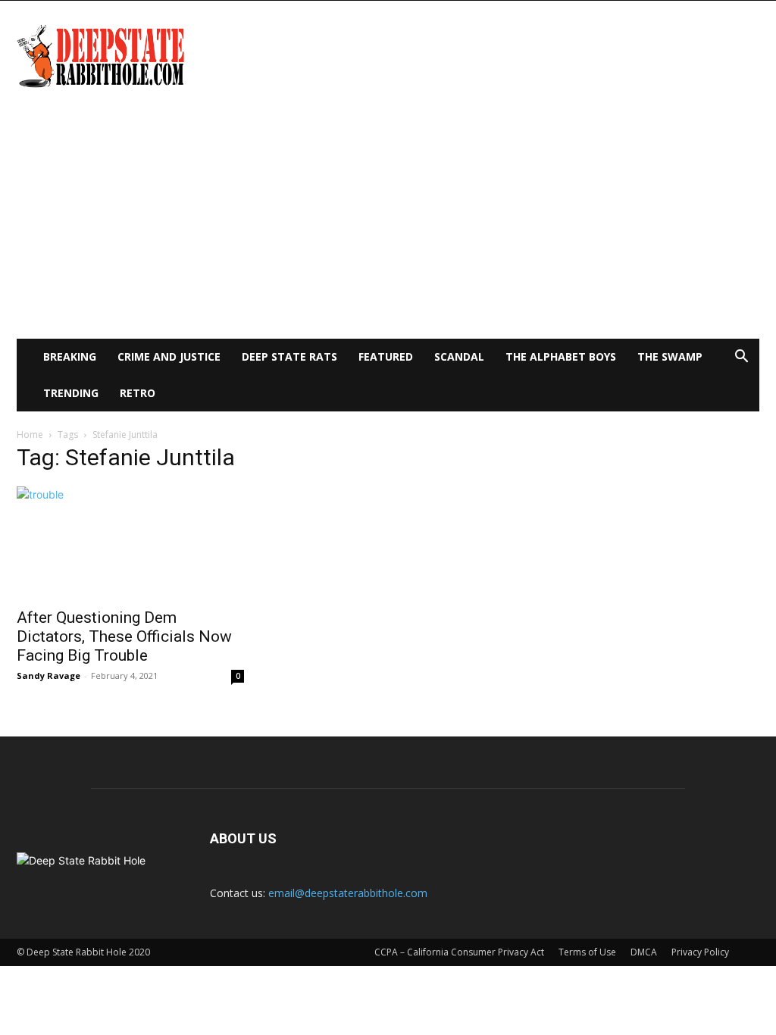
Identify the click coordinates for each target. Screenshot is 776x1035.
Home (30, 434)
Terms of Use (587, 952)
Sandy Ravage (48, 675)
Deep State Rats (289, 356)
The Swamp (669, 356)
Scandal (459, 356)
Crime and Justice (169, 356)
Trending (71, 393)
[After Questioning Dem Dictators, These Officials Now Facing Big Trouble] (130, 542)
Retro (137, 393)
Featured (385, 356)
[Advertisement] (388, 225)
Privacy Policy (700, 952)
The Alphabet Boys (560, 356)
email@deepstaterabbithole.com (347, 893)
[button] (741, 358)
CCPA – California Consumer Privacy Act (459, 952)
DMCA (643, 952)
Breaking (69, 356)
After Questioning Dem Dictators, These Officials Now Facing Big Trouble (124, 636)
